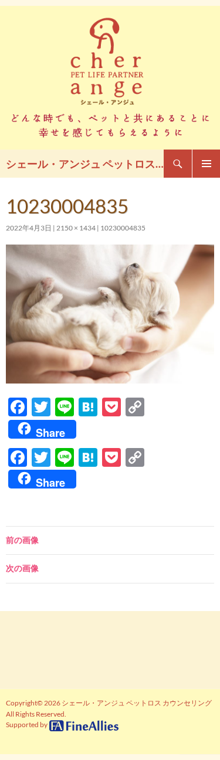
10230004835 (122, 227)
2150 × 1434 (76, 227)
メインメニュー (206, 164)
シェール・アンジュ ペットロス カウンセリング (85, 163)
